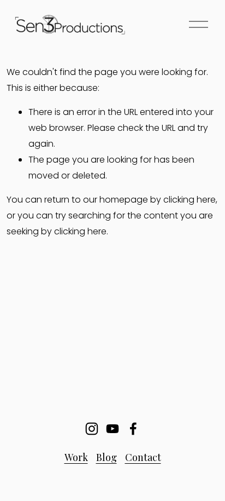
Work (76, 457)
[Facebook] (133, 428)
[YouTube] (112, 428)
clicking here (189, 199)
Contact (143, 457)
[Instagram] (91, 428)
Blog (106, 457)
